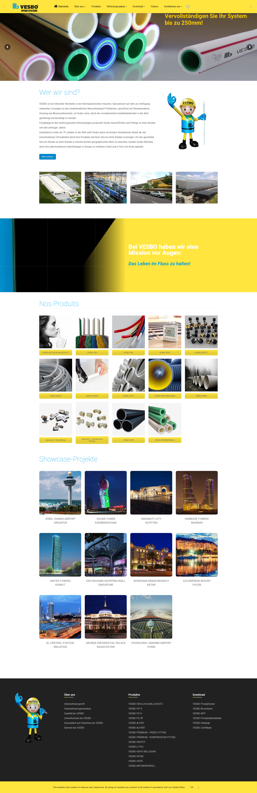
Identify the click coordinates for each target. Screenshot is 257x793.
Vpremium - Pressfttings (56, 440)
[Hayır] (198, 788)
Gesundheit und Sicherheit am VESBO (83, 723)
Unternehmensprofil (74, 704)
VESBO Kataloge (201, 723)
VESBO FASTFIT (201, 353)
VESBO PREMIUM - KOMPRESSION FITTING (151, 737)
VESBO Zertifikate (202, 727)
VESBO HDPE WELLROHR (165, 396)
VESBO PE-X (135, 713)
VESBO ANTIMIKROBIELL (165, 440)
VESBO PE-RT (135, 718)
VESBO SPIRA (201, 396)
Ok (191, 787)
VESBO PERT (165, 353)
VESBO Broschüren (203, 708)
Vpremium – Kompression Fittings (92, 440)
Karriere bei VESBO (74, 727)
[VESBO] (25, 7)
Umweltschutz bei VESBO (77, 718)
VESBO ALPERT (92, 396)
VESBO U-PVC (128, 396)
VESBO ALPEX (55, 396)
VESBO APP (199, 713)
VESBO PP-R (135, 708)
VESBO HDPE (128, 440)
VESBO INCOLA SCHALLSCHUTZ (56, 353)
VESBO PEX (128, 353)
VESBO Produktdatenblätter (207, 718)
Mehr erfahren (47, 157)
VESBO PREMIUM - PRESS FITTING (147, 732)
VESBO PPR (92, 353)
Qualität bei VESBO (74, 713)
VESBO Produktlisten (204, 704)
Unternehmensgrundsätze (77, 708)
